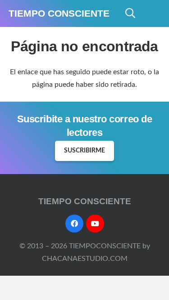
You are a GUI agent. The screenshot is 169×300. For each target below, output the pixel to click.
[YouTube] (95, 224)
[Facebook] (74, 224)
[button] (130, 13)
